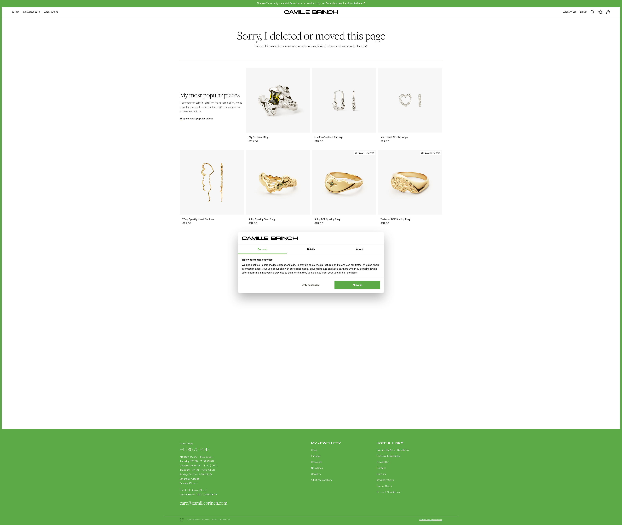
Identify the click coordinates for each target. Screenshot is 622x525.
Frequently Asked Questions (393, 450)
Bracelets (316, 462)
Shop (15, 12)
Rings (314, 450)
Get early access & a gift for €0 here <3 (345, 3)
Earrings (316, 456)
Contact (381, 468)
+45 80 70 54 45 (194, 449)
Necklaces (317, 468)
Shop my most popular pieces (196, 118)
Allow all (357, 285)
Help (583, 12)
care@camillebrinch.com (203, 503)
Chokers (316, 474)
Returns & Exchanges (388, 456)
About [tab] (359, 249)
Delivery (381, 474)
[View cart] (608, 12)
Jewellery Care (385, 480)
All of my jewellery (321, 480)
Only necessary (310, 285)
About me (569, 12)
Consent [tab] (262, 249)
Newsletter (383, 462)
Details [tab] (311, 249)
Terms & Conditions (388, 492)
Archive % (51, 12)
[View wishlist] (600, 12)
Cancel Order (384, 486)
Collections (31, 12)
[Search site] (592, 12)
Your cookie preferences (430, 520)
